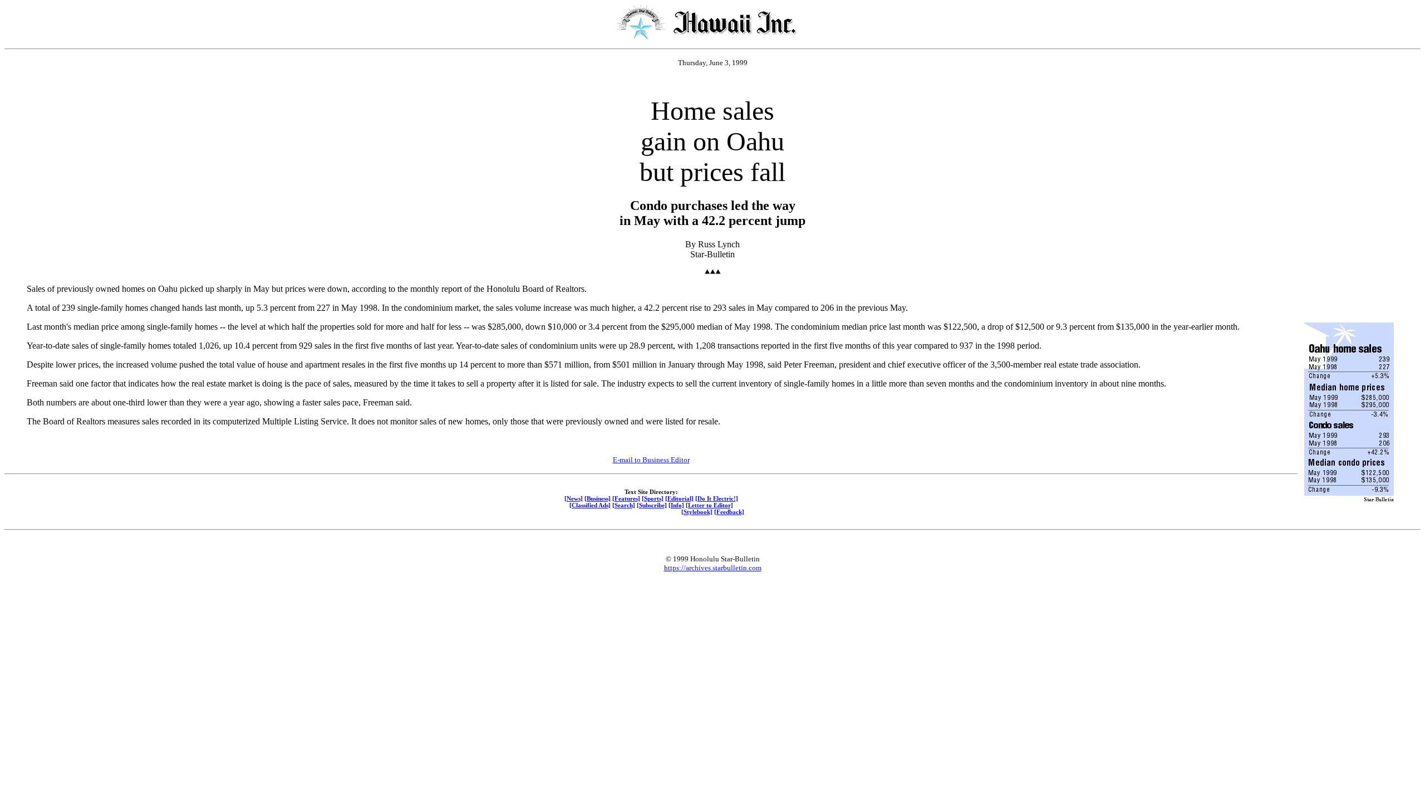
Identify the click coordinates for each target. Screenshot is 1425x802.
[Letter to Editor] (709, 505)
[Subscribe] (652, 505)
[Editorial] (679, 498)
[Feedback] (729, 511)
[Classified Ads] (590, 505)
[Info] (676, 505)
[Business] (597, 498)
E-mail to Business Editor (651, 460)
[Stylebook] (696, 511)
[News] (573, 498)
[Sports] (653, 498)
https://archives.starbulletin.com (712, 568)
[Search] (623, 505)
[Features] (626, 498)
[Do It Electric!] (716, 498)
